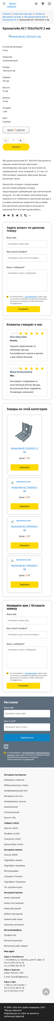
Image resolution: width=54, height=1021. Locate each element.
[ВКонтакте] (8, 215)
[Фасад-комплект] (49, 5)
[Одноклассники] (13, 215)
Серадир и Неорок (13, 876)
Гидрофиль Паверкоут (15, 882)
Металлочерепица (13, 941)
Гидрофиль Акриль (13, 860)
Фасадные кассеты (13, 796)
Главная (7, 14)
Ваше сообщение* (16, 267)
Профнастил (10, 935)
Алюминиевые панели (15, 802)
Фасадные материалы (15, 775)
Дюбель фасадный (13, 914)
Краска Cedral (11, 828)
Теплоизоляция (11, 812)
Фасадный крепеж (13, 893)
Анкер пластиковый (13, 903)
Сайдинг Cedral (11, 823)
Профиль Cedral (12, 834)
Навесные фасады (23, 14)
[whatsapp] (32, 4)
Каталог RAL (10, 818)
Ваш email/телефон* (17, 252)
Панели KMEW (11, 855)
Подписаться (27, 738)
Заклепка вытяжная (14, 925)
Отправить (23, 309)
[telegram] (37, 4)
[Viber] (25, 215)
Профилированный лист (16, 791)
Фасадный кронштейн (35, 17)
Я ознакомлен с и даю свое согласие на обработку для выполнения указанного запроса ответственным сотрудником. (28, 300)
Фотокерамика (11, 871)
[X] (21, 215)
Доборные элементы (14, 780)
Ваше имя (9, 708)
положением (31, 297)
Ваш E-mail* (10, 721)
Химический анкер (13, 919)
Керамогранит (11, 807)
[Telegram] (17, 215)
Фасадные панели (13, 850)
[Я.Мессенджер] (4, 215)
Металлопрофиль (13, 930)
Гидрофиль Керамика (14, 866)
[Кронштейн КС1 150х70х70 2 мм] (27, 36)
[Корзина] (42, 5)
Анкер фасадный (12, 909)
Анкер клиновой (12, 898)
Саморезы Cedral (12, 839)
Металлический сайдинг (16, 946)
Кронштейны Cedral (13, 844)
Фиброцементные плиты (16, 785)
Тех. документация (13, 887)
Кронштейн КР (9, 20)
